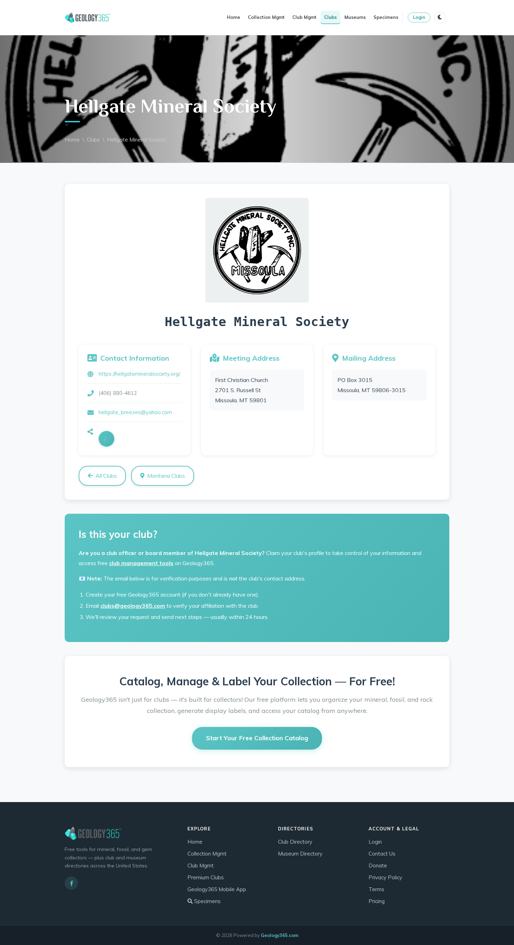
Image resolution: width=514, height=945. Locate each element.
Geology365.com (279, 935)
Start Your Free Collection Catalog (257, 738)
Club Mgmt (304, 17)
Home (233, 17)
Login (419, 17)
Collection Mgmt (266, 17)
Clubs (330, 17)
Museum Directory (300, 853)
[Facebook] (106, 439)
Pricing (377, 901)
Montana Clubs (166, 475)
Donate (378, 865)
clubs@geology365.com (132, 605)
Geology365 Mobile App (216, 889)
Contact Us (382, 853)
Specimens (385, 17)
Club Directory (295, 841)
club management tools (141, 563)
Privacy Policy (385, 877)
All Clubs (106, 475)
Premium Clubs (205, 877)
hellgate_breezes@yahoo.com (135, 412)
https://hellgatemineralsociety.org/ (139, 373)
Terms (376, 889)
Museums (355, 17)
